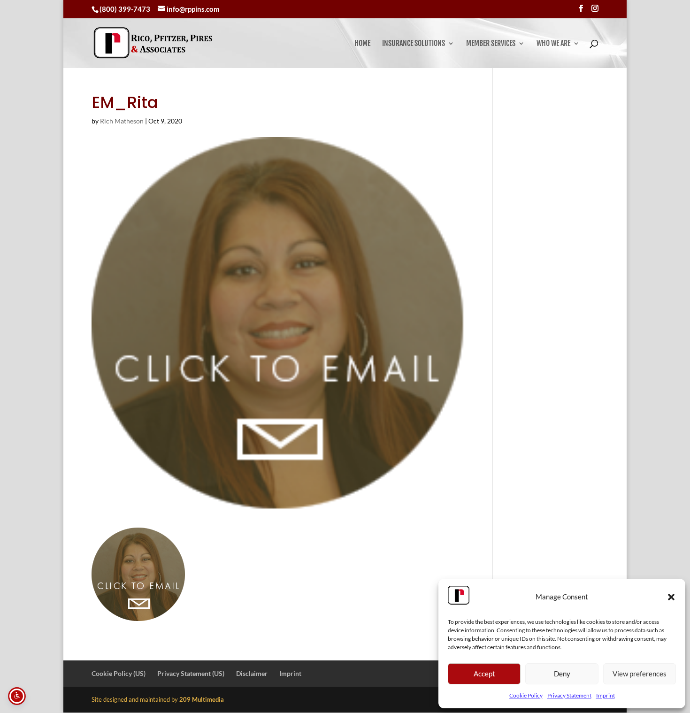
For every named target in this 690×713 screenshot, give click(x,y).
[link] (153, 42)
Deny (562, 673)
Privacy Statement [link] (569, 695)
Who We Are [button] (553, 44)
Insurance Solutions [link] (413, 44)
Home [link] (362, 44)
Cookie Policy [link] (526, 695)
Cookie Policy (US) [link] (119, 673)
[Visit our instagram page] (594, 8)
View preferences (640, 673)
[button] (671, 597)
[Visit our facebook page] (580, 8)
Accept (484, 673)
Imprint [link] (605, 695)
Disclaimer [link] (252, 673)
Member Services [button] (490, 44)
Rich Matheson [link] (122, 121)
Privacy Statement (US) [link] (190, 673)
